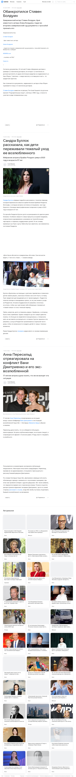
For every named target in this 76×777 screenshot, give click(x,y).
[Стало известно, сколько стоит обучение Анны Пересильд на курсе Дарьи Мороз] (14, 762)
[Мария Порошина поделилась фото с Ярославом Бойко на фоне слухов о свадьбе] (38, 549)
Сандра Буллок (8, 200)
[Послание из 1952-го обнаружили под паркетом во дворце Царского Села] (38, 526)
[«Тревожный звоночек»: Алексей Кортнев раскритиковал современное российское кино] (38, 691)
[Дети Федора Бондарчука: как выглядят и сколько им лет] (62, 526)
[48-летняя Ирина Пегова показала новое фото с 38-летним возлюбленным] (62, 715)
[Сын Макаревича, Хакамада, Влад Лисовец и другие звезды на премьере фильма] (62, 573)
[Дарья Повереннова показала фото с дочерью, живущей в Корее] (62, 644)
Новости (5, 61)
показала (21, 331)
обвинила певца (34, 423)
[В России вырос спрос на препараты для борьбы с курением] (62, 691)
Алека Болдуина (8, 44)
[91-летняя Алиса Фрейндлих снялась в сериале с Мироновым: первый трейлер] (62, 549)
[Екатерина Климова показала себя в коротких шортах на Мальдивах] (62, 738)
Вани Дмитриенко (26, 420)
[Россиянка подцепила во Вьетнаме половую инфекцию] (14, 573)
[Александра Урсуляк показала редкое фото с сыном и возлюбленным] (14, 691)
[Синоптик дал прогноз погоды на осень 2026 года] (14, 620)
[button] (26, 181)
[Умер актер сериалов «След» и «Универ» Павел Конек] (38, 738)
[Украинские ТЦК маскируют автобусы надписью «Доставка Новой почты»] (62, 620)
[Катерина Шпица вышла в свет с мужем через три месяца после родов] (62, 597)
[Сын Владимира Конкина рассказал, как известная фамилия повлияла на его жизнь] (38, 597)
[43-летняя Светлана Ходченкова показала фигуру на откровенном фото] (62, 668)
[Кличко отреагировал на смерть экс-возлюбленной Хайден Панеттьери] (14, 644)
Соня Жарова (11, 164)
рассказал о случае (15, 490)
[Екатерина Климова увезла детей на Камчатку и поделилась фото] (14, 738)
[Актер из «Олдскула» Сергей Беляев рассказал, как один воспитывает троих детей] (38, 668)
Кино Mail (19, 7)
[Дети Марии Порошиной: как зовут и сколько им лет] (14, 549)
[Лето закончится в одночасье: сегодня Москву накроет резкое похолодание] (38, 715)
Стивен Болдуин (8, 36)
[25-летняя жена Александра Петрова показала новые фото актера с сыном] (38, 620)
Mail (2, 775)
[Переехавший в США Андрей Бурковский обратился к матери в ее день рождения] (14, 526)
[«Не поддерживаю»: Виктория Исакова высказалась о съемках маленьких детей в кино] (38, 644)
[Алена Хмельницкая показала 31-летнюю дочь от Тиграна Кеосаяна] (38, 762)
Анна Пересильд (15, 418)
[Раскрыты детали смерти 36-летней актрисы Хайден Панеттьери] (38, 573)
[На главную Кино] (5, 2)
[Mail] (2, 2)
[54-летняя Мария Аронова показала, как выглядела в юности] (14, 715)
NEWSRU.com (7, 53)
